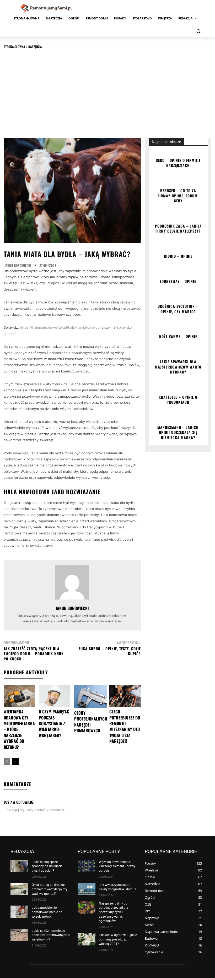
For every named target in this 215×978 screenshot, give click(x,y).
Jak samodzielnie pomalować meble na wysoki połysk (47, 912)
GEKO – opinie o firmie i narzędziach (178, 162)
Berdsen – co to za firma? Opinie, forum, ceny (178, 195)
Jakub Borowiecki (17, 265)
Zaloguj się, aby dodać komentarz (35, 810)
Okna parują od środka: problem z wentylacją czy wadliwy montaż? (49, 889)
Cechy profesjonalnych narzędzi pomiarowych (90, 722)
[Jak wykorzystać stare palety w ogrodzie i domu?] (86, 889)
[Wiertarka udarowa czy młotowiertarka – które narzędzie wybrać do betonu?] (19, 696)
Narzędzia (35, 46)
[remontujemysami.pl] (46, 7)
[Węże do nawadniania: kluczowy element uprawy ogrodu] (86, 866)
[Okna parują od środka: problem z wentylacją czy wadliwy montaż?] (19, 889)
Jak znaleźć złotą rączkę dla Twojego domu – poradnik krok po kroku (34, 653)
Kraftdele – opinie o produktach (178, 399)
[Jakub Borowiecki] (72, 582)
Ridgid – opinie (178, 256)
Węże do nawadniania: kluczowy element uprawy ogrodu (117, 866)
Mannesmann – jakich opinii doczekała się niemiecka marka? (178, 432)
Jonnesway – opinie (178, 281)
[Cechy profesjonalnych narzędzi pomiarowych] (90, 696)
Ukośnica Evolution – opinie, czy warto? (178, 308)
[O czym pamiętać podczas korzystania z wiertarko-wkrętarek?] (54, 696)
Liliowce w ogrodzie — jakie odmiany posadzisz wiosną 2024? (118, 939)
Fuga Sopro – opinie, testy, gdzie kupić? (110, 651)
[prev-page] (7, 761)
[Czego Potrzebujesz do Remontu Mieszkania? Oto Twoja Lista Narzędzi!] (125, 696)
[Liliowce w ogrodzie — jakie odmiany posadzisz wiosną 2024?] (86, 939)
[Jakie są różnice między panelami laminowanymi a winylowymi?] (19, 935)
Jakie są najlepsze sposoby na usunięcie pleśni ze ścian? (47, 866)
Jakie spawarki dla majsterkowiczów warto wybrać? (178, 367)
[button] (198, 31)
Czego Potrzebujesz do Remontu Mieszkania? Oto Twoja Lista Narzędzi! (124, 726)
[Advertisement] (107, 93)
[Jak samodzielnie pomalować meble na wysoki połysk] (19, 912)
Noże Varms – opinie (178, 336)
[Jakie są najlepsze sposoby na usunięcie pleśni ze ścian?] (19, 866)
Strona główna (14, 46)
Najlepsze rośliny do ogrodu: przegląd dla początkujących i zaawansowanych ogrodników (113, 912)
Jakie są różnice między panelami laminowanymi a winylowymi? (51, 935)
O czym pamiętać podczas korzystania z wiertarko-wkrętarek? (54, 723)
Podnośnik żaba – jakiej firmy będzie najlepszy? (178, 228)
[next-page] (15, 761)
